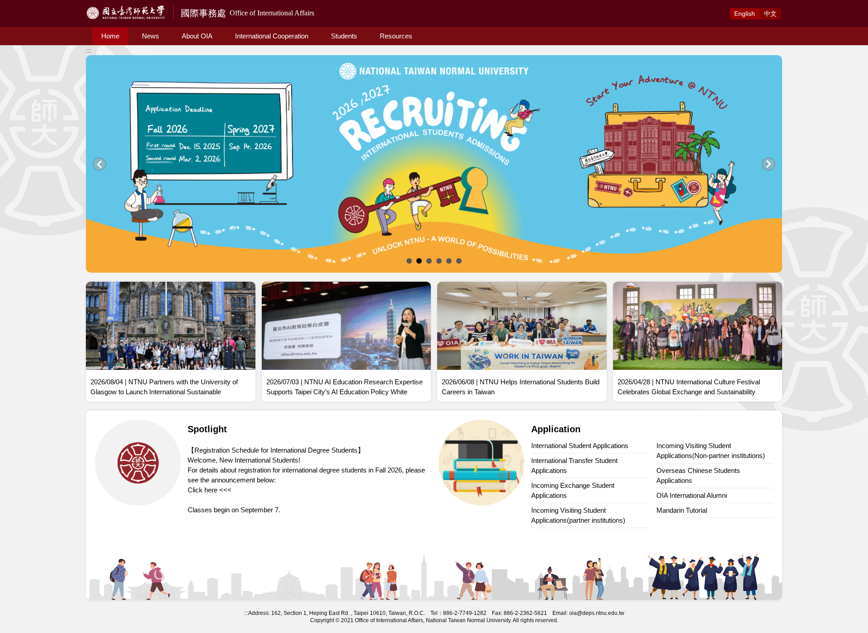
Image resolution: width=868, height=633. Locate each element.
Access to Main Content (34, 5)
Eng (744, 13)
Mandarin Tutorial (681, 510)
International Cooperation (271, 36)
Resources (396, 36)
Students (344, 36)
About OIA (197, 36)
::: (89, 36)
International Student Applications (579, 445)
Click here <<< (209, 490)
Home (110, 36)
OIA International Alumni (691, 495)
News (150, 36)
